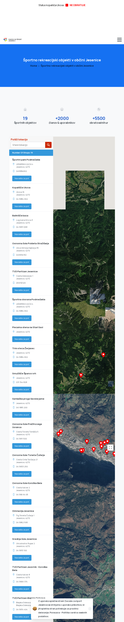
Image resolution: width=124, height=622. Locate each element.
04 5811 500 (21, 438)
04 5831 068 (21, 227)
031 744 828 (21, 382)
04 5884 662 (22, 199)
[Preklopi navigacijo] (119, 39)
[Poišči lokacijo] (48, 145)
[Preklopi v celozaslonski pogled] (110, 448)
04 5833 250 (22, 466)
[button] (58, 434)
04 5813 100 (21, 550)
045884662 (21, 171)
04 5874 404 (21, 609)
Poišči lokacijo (19, 139)
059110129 (21, 282)
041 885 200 (21, 407)
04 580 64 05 (22, 494)
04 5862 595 (22, 522)
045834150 (21, 254)
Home (33, 65)
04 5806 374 (21, 581)
